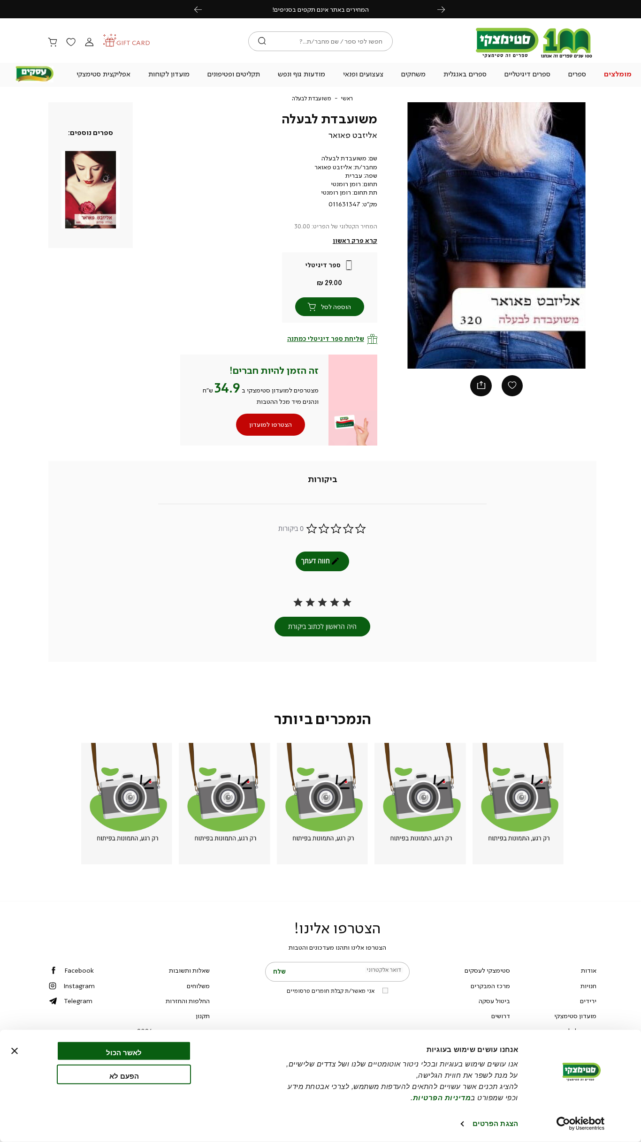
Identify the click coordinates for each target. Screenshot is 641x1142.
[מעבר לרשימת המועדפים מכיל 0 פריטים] (71, 42)
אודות (588, 970)
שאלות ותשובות (189, 970)
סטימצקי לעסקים (487, 970)
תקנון (203, 1016)
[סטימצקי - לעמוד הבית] (534, 57)
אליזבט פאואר (352, 135)
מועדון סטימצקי (575, 1016)
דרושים (500, 1016)
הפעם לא (124, 1076)
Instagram (79, 986)
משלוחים (198, 986)
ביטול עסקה (494, 1001)
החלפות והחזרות (188, 1001)
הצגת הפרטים (495, 1123)
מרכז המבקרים (490, 986)
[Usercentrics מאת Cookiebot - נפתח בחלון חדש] (581, 1124)
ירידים (588, 1001)
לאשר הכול (124, 1053)
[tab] (322, 479)
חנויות (588, 986)
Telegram (78, 1001)
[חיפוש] (262, 41)
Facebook (79, 970)
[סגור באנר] (14, 1051)
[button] (617, 75)
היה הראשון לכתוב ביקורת (322, 626)
